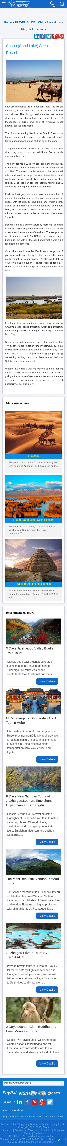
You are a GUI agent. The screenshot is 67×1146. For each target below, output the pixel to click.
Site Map (38, 1133)
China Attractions (49, 22)
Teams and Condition (39, 1130)
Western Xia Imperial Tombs (33, 583)
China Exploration (19, 4)
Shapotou (34, 455)
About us (8, 1130)
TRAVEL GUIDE (25, 22)
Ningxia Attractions (33, 29)
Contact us (20, 1130)
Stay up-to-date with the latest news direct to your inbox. (33, 1116)
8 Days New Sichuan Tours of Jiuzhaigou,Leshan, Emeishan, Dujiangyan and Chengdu (29, 801)
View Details (47, 681)
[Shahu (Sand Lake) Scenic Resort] (33, 496)
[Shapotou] (33, 432)
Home (8, 22)
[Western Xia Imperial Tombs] (33, 560)
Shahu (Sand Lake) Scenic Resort (33, 519)
